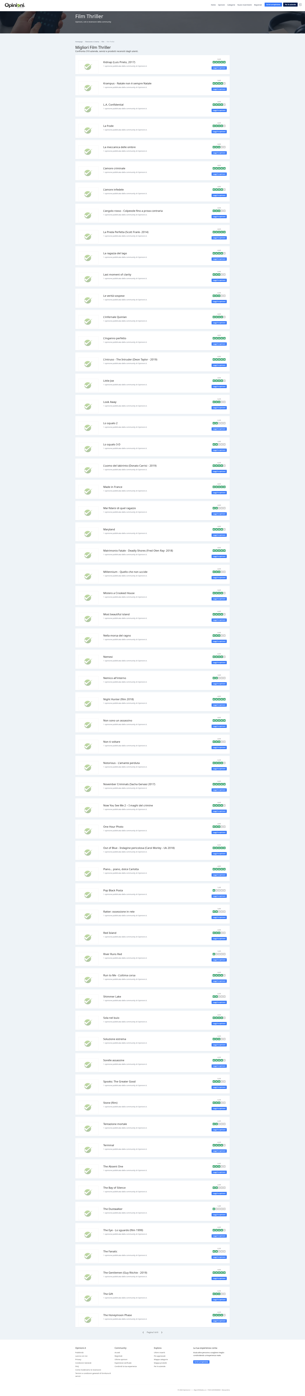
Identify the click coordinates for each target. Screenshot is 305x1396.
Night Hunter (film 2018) (118, 699)
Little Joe (108, 380)
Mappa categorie (161, 1359)
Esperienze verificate (123, 1363)
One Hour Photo (113, 826)
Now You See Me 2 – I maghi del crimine (128, 805)
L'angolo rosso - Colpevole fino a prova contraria (133, 210)
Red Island (109, 933)
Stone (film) (110, 1102)
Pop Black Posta (113, 890)
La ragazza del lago (115, 253)
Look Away (109, 402)
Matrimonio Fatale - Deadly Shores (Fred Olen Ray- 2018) (138, 550)
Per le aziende (290, 4)
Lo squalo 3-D (111, 444)
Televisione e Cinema (92, 42)
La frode (108, 126)
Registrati (258, 5)
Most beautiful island (116, 614)
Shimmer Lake (112, 996)
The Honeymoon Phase (117, 1315)
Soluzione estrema (114, 1039)
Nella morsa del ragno (117, 635)
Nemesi (108, 656)
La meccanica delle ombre (119, 147)
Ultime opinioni (121, 1359)
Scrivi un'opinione (273, 4)
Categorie (231, 5)
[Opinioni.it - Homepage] (15, 5)
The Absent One (113, 1166)
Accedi (300, 4)
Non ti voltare (111, 741)
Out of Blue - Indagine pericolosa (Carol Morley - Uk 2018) (139, 848)
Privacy (78, 1359)
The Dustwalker (112, 1209)
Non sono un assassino (117, 720)
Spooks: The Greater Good (119, 1081)
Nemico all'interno (114, 678)
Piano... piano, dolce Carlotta (121, 869)
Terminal (108, 1145)
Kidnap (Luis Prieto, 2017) (119, 62)
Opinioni (221, 5)
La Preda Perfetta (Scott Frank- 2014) (125, 232)
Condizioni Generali (83, 1363)
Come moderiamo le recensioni (88, 1370)
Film (103, 42)
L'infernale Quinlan (115, 317)
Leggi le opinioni (219, 68)
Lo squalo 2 (110, 423)
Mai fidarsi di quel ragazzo (119, 508)
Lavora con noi (81, 1356)
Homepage (79, 42)
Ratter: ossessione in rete (119, 911)
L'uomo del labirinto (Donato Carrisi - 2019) (130, 465)
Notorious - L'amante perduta (121, 763)
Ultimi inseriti (159, 1352)
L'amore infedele (113, 189)
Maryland (109, 529)
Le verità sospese (114, 295)
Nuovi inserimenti (244, 5)
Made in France (112, 487)
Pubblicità (79, 1352)
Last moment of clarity (117, 274)
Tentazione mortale (115, 1124)
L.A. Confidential (113, 104)
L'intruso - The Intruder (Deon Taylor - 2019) (130, 359)
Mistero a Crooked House (119, 593)
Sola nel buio (111, 1017)
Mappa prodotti (160, 1363)
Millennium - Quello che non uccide (125, 572)
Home (213, 5)
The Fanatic (110, 1251)
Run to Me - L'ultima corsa (119, 975)
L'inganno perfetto (114, 338)
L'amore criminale (114, 168)
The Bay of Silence (114, 1187)
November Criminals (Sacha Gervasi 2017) (129, 784)
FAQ (77, 1366)
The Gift (108, 1294)
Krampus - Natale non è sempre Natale (127, 83)
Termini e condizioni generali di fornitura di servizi (93, 1374)
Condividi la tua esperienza (126, 1366)
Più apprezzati (159, 1356)
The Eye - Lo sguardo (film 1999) (123, 1230)
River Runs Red (112, 954)
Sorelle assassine (113, 1060)
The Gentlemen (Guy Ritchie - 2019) (125, 1272)
